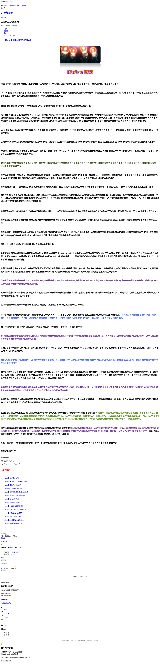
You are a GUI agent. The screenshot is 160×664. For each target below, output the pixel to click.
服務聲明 (96, 640)
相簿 (5, 29)
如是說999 (7, 12)
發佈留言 (3, 570)
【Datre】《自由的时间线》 (12, 499)
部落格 (6, 31)
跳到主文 (3, 17)
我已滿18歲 (4, 660)
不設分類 (14, 25)
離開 (9, 660)
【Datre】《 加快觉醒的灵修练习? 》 (14, 513)
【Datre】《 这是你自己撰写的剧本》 (14, 506)
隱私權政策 (89, 640)
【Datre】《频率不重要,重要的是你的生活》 (16, 492)
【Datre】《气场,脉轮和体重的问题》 (14, 495)
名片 (5, 33)
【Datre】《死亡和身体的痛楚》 (13, 485)
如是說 (3, 538)
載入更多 (3, 560)
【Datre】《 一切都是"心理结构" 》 (14, 520)
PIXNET (67, 640)
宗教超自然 (14, 552)
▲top (2, 557)
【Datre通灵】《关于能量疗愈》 (13, 488)
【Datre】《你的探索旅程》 (12, 478)
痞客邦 (11, 547)
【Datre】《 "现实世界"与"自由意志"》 (15, 509)
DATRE (13, 554)
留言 (15, 547)
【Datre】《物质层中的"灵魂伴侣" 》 (14, 516)
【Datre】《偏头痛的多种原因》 (18, 40)
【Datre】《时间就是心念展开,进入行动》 (16, 481)
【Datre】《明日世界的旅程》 (12, 502)
